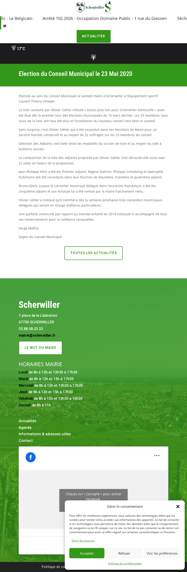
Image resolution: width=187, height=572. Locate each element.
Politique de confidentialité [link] (125, 563)
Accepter (87, 553)
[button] (178, 506)
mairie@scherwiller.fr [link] (37, 335)
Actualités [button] (93, 36)
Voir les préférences (162, 553)
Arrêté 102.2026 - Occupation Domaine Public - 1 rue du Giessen (93, 18)
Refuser (124, 553)
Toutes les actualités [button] (93, 253)
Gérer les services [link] (83, 540)
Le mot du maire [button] (40, 347)
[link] (93, 13)
